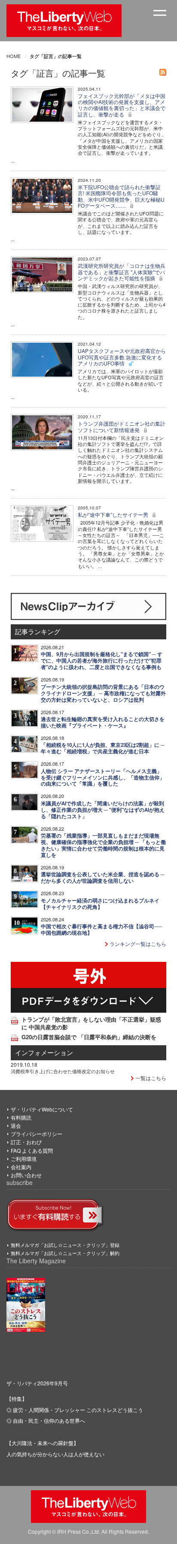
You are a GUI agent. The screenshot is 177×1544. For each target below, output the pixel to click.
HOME (13, 55)
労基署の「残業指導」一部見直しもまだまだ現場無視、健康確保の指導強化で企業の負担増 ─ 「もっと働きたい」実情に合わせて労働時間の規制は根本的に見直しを (103, 845)
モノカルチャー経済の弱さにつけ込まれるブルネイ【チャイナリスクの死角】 (100, 904)
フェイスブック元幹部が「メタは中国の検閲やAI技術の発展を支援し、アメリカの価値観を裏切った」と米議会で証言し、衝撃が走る (121, 105)
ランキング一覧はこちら (137, 943)
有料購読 (21, 1117)
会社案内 (21, 1166)
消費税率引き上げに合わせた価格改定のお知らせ (63, 1071)
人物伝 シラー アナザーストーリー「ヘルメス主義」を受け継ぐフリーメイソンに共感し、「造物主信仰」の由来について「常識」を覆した (103, 777)
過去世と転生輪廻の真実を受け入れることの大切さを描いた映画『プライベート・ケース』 (103, 722)
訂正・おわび (26, 1141)
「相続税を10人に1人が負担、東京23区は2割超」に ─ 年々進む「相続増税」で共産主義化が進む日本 (103, 748)
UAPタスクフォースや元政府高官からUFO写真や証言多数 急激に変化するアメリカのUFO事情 (122, 357)
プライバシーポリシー (36, 1133)
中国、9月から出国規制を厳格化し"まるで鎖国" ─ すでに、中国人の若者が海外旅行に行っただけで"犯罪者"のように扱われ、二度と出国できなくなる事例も (101, 661)
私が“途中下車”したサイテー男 (114, 514)
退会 (16, 1125)
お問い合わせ (26, 1175)
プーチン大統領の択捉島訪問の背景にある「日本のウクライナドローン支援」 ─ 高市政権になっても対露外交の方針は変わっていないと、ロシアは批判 (103, 693)
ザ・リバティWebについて (42, 1109)
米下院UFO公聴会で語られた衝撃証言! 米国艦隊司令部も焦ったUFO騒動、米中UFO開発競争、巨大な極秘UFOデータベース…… (121, 196)
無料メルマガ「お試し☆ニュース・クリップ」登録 (65, 1244)
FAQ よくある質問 (32, 1150)
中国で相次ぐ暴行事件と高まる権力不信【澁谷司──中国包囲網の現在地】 (101, 929)
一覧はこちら (150, 1077)
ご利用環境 (24, 1158)
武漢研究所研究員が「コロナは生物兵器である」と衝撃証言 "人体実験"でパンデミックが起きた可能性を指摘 (121, 272)
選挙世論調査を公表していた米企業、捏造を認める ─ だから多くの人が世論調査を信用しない (103, 877)
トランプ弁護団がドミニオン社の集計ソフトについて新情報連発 (121, 426)
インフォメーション (44, 1052)
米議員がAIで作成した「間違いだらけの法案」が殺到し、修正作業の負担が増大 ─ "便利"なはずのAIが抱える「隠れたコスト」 (103, 810)
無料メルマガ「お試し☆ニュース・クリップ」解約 (65, 1252)
